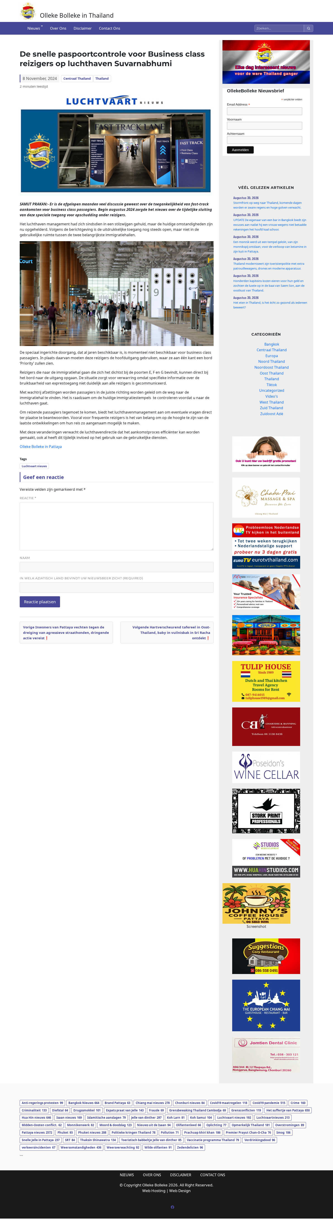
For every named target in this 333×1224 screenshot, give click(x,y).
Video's (271, 396)
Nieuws (33, 28)
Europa (271, 355)
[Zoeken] (308, 28)
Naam (25, 558)
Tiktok (272, 384)
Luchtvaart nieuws (34, 466)
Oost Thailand (272, 373)
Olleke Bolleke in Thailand (77, 15)
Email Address (238, 104)
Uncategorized (271, 390)
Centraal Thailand (77, 78)
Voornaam (234, 119)
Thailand (102, 78)
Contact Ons (109, 28)
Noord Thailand (271, 361)
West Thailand (272, 402)
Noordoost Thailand (271, 367)
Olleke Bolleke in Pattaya (41, 446)
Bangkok (271, 344)
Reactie (28, 498)
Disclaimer (83, 28)
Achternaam (235, 133)
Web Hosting (153, 1190)
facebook (172, 1207)
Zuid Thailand (271, 407)
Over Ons (58, 28)
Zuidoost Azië (271, 413)
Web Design (180, 1190)
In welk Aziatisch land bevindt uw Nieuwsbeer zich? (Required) (81, 578)
